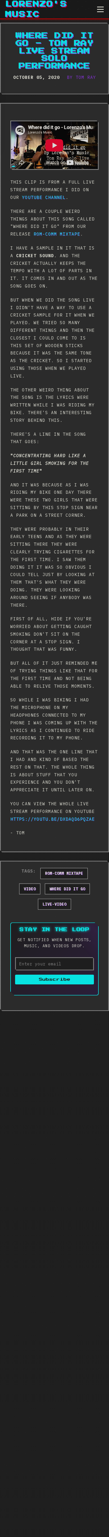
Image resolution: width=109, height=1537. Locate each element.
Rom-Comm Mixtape (57, 234)
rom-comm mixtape (64, 873)
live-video (54, 904)
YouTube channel (44, 197)
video (30, 889)
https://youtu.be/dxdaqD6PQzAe (52, 819)
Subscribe (54, 979)
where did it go (67, 889)
